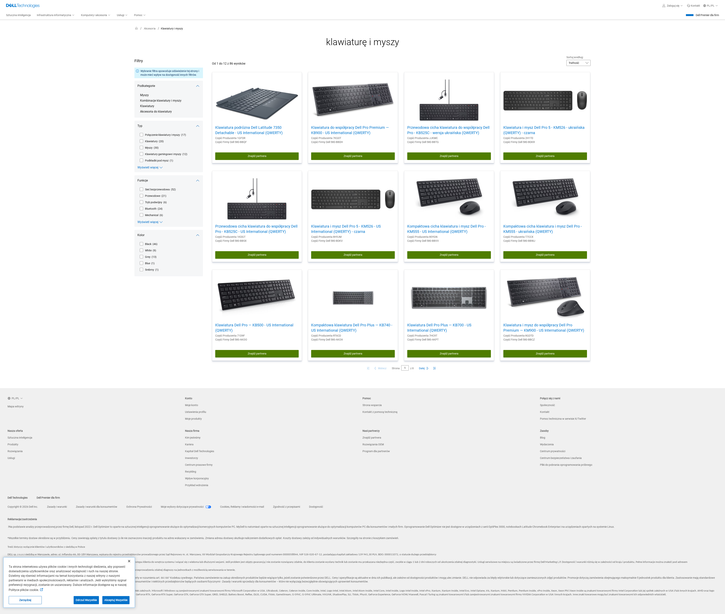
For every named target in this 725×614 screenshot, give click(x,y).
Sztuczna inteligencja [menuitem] (18, 15)
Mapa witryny (16, 406)
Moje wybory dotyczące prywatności (182, 506)
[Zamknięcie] (129, 561)
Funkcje (142, 180)
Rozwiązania (15, 451)
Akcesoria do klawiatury (156, 111)
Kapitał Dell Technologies (199, 451)
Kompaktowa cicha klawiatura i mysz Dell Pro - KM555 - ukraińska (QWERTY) (542, 229)
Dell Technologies (18, 497)
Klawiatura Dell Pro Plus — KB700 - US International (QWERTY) (439, 328)
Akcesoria (150, 28)
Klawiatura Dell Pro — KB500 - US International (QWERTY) (254, 328)
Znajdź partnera (257, 156)
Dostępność (316, 506)
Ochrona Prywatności (139, 506)
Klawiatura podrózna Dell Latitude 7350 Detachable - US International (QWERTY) (249, 130)
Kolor (140, 235)
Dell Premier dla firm (707, 15)
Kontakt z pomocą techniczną (379, 411)
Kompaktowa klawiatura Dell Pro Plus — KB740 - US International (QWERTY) (351, 328)
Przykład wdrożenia (196, 485)
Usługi (11, 458)
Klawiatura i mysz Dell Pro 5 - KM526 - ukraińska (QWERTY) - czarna (544, 130)
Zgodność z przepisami (286, 506)
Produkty (13, 444)
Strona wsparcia (372, 405)
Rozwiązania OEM (373, 444)
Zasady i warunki (57, 506)
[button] (673, 5)
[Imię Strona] (368, 368)
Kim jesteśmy (193, 437)
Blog (542, 437)
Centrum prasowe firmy (199, 464)
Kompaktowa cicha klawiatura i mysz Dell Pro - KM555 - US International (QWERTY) (446, 229)
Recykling (190, 471)
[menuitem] (56, 15)
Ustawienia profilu (195, 411)
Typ (139, 126)
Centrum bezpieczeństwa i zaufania (561, 458)
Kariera (189, 444)
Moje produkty (193, 418)
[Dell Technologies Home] (23, 5)
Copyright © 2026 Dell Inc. (23, 506)
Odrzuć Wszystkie (86, 600)
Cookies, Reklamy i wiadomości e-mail (242, 506)
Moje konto (191, 405)
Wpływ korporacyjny (197, 478)
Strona (396, 368)
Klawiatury (147, 106)
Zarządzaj (25, 600)
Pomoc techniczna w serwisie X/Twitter (563, 418)
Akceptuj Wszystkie (115, 600)
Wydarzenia (547, 444)
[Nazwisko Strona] (434, 368)
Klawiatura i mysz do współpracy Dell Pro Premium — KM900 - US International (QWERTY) (543, 328)
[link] (693, 5)
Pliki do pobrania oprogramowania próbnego (566, 464)
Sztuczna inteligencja (20, 437)
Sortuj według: (574, 57)
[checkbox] (163, 135)
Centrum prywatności (552, 451)
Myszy (144, 95)
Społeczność (547, 405)
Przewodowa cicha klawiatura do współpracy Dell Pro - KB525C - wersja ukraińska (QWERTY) (448, 130)
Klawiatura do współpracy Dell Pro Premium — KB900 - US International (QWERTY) (350, 130)
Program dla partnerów (376, 451)
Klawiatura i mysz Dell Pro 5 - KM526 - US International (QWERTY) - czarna (346, 229)
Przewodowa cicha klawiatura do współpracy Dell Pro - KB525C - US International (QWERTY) (256, 229)
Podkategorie (146, 86)
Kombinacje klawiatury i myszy (160, 100)
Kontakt (544, 411)
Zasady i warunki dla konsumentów (96, 506)
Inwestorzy (191, 458)
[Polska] (136, 28)
